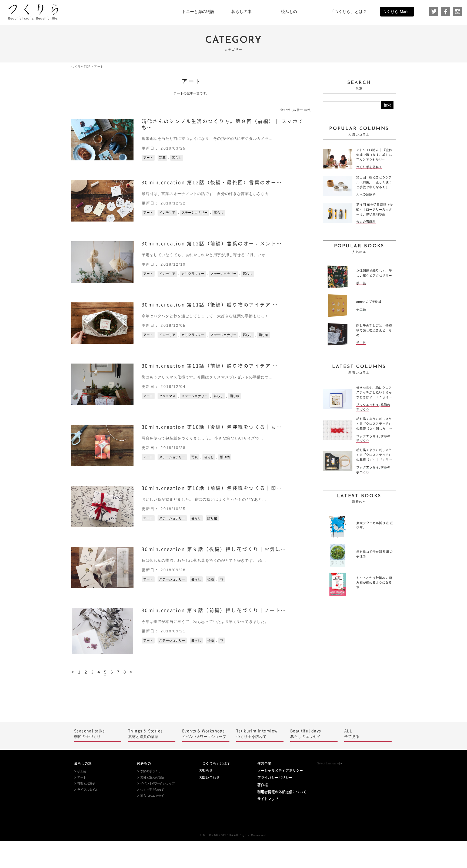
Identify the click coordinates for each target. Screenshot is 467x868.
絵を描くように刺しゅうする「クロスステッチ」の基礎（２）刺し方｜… (374, 423)
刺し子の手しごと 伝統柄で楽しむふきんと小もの (374, 330)
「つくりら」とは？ (214, 763)
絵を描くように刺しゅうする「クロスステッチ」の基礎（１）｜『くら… (374, 454)
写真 (162, 158)
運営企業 (264, 763)
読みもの (144, 763)
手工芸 (361, 283)
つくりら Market (397, 11)
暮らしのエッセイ (305, 734)
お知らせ (206, 770)
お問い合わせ (209, 777)
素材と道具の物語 (145, 734)
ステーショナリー (195, 212)
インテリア (167, 212)
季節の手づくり (89, 734)
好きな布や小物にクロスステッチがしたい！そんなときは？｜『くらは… (374, 392)
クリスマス (167, 396)
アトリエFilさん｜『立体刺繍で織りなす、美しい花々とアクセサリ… (374, 154)
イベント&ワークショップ (204, 734)
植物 (210, 579)
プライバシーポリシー (274, 777)
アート (148, 158)
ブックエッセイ (367, 404)
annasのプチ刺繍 (369, 301)
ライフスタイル (87, 789)
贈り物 (263, 335)
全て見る (351, 734)
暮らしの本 (83, 763)
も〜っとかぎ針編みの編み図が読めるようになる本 (374, 582)
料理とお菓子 (86, 783)
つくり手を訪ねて (369, 167)
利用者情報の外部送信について (281, 792)
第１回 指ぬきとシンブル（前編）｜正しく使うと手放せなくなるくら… (374, 182)
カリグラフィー (193, 274)
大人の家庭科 (366, 194)
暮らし (177, 158)
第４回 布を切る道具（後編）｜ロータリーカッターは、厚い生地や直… (374, 209)
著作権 (262, 785)
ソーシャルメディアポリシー (280, 770)
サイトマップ (267, 799)
